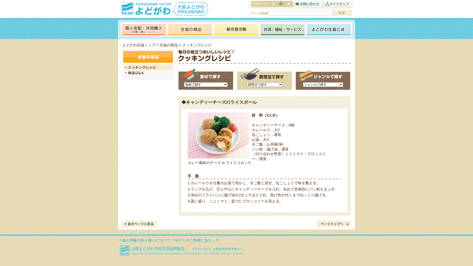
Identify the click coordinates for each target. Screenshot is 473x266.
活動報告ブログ (236, 29)
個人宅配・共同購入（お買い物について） (144, 29)
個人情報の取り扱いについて (146, 240)
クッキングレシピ (148, 67)
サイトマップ (337, 3)
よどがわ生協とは (329, 29)
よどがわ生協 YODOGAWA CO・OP (145, 8)
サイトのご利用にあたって (197, 240)
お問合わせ (307, 3)
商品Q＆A (148, 73)
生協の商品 (190, 29)
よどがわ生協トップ (138, 45)
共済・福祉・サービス (282, 29)
